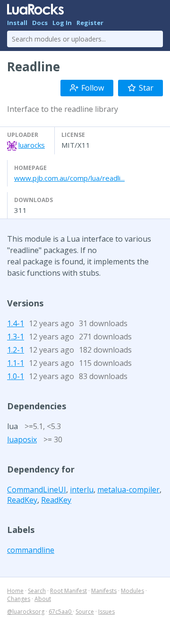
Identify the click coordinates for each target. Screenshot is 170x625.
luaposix (22, 439)
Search (37, 591)
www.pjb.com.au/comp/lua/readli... (69, 178)
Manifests (104, 591)
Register (89, 22)
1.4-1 (15, 323)
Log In (62, 22)
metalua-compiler (128, 489)
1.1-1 (15, 363)
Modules (132, 591)
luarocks (31, 145)
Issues (106, 612)
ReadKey (22, 500)
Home (15, 591)
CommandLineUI (36, 489)
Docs (40, 22)
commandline (30, 550)
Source (85, 612)
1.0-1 (15, 376)
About (42, 599)
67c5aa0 (61, 612)
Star (146, 88)
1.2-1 (15, 350)
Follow (92, 88)
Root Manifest (68, 591)
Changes (18, 599)
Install (17, 22)
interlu (82, 489)
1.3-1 (15, 336)
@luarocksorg (25, 612)
